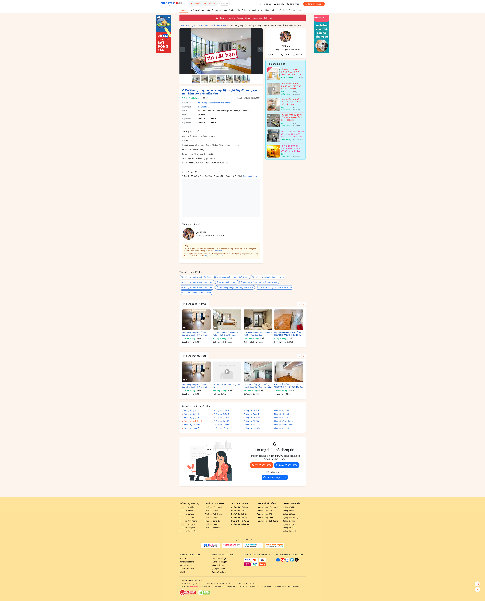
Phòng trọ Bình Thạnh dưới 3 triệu (198, 282)
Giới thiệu (183, 558)
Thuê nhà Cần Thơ (212, 524)
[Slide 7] (246, 79)
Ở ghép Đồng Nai (289, 524)
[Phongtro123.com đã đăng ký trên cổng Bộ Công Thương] (187, 592)
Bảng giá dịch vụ (295, 10)
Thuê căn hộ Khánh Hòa (240, 524)
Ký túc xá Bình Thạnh (228, 282)
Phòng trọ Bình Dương (188, 521)
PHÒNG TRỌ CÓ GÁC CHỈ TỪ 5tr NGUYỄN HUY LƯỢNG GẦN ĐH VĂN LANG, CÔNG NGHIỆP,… (287, 333)
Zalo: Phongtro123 (276, 477)
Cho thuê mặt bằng (266, 503)
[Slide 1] (196, 79)
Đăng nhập (294, 4)
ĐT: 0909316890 (263, 465)
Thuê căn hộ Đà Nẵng (239, 517)
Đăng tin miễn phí (315, 4)
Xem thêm (218, 251)
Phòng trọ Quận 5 (191, 414)
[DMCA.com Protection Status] (204, 592)
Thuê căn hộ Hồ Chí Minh (240, 507)
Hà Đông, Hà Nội (219, 394)
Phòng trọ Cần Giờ (191, 428)
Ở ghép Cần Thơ (289, 521)
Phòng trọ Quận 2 (221, 410)
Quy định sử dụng (186, 565)
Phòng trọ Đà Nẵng (186, 514)
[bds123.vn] (210, 545)
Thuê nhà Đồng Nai (212, 521)
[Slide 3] (213, 79)
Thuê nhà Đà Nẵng (212, 517)
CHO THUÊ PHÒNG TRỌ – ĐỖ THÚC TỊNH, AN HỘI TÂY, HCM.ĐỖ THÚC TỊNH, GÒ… (288, 385)
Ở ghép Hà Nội (288, 511)
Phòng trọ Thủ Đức (252, 424)
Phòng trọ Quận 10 (222, 417)
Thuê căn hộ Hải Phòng (240, 521)
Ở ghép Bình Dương (290, 517)
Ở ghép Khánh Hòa (290, 531)
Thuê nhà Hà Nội (211, 511)
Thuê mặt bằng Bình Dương (267, 521)
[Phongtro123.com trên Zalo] (287, 561)
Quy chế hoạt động (186, 562)
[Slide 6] (238, 79)
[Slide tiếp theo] (259, 50)
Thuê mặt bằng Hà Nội (265, 511)
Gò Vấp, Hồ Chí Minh (251, 394)
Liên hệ (182, 572)
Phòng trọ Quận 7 (251, 414)
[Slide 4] (221, 79)
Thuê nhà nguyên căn (216, 503)
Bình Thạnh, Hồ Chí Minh (191, 342)
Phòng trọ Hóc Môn (252, 428)
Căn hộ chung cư (214, 10)
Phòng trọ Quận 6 (221, 414)
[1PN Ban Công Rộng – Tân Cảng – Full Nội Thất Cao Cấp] (258, 319)
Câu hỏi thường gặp (219, 558)
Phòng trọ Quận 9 (191, 417)
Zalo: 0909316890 (288, 465)
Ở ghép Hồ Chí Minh (290, 507)
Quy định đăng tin (218, 569)
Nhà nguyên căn (197, 10)
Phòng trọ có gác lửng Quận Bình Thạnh (260, 282)
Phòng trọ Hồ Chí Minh (188, 507)
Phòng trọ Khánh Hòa (187, 531)
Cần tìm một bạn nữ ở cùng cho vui (226, 385)
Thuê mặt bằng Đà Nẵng (266, 514)
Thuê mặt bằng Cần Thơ (266, 517)
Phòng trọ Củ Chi (221, 428)
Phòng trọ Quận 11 (252, 417)
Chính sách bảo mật (186, 569)
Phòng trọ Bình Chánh (283, 424)
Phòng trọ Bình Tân (222, 421)
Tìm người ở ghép (291, 503)
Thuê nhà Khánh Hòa (213, 528)
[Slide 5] (229, 79)
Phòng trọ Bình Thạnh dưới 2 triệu (198, 287)
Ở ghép (255, 10)
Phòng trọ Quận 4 (281, 410)
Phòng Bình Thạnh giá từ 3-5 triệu (269, 277)
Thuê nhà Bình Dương (213, 514)
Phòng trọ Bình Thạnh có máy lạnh (198, 277)
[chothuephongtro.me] (274, 545)
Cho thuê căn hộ (239, 503)
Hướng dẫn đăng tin (219, 562)
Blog (274, 10)
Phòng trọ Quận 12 (282, 417)
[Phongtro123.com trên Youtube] (283, 561)
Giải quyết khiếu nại (219, 572)
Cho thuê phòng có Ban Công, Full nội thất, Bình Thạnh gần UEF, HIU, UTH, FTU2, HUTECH (225, 333)
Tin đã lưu (267, 4)
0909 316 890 (194, 586)
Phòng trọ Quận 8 (281, 414)
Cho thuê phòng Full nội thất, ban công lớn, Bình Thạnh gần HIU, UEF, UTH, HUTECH (195, 333)
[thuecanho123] (253, 545)
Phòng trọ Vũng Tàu (187, 528)
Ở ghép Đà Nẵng (289, 514)
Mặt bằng (265, 10)
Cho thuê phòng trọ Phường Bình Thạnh (236, 287)
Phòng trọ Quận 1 (191, 410)
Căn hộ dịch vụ (243, 10)
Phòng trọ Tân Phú (221, 424)
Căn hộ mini (229, 10)
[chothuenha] (232, 545)
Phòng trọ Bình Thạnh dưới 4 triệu (234, 277)
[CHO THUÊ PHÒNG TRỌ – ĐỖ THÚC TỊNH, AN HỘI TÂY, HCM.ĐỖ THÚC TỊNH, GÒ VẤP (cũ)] (288, 372)
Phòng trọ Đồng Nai (187, 524)
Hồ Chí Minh (203, 107)
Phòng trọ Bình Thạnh (193, 421)
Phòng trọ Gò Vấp (251, 421)
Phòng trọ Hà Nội (186, 511)
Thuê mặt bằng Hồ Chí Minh (267, 507)
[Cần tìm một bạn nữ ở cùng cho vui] (227, 372)
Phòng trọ (183, 10)
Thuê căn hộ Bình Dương (240, 514)
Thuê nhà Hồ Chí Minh (213, 507)
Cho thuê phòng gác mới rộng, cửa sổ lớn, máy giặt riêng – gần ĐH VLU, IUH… (257, 385)
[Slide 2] (204, 79)
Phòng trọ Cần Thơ (186, 517)
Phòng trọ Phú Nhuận (283, 421)
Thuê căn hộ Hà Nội (238, 511)
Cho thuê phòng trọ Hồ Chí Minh (197, 292)
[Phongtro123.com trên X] (292, 561)
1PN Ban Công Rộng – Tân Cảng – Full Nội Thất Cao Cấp (258, 333)
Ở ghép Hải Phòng (290, 528)
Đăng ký (280, 4)
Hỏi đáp (282, 10)
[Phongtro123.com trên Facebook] (278, 561)
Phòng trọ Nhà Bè (281, 428)
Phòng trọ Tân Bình (192, 424)
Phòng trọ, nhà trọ (189, 503)
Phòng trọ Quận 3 (251, 410)
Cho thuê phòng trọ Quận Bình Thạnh (214, 103)
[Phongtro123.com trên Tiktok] (297, 561)
